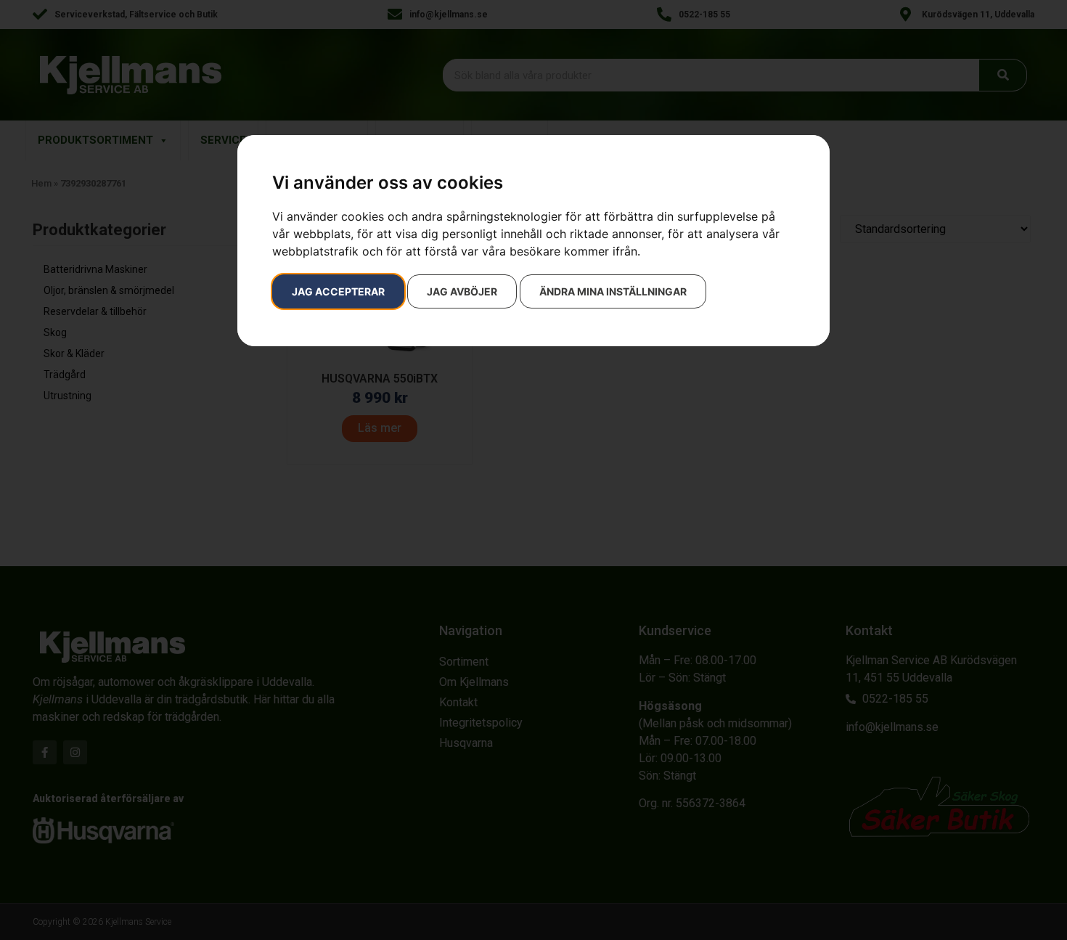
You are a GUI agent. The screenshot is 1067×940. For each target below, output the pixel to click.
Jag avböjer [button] (462, 291)
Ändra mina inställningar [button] (613, 291)
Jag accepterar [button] (338, 291)
